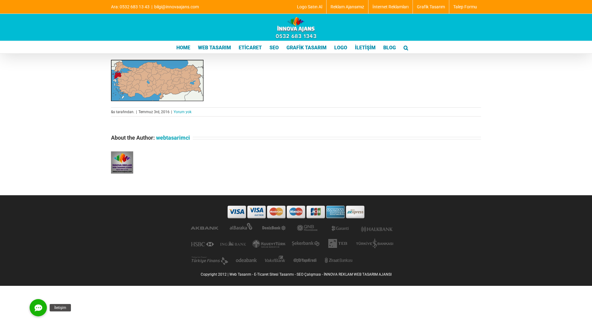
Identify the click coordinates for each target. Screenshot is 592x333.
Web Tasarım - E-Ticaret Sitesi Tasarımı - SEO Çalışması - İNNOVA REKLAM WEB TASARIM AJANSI (310, 274)
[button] (406, 47)
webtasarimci (173, 137)
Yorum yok (182, 112)
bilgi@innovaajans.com (176, 6)
